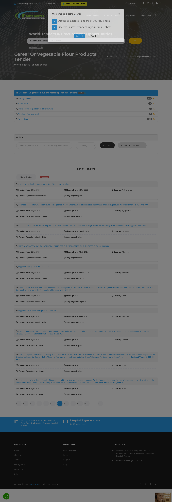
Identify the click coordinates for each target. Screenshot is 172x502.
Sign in (79, 40)
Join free (91, 40)
